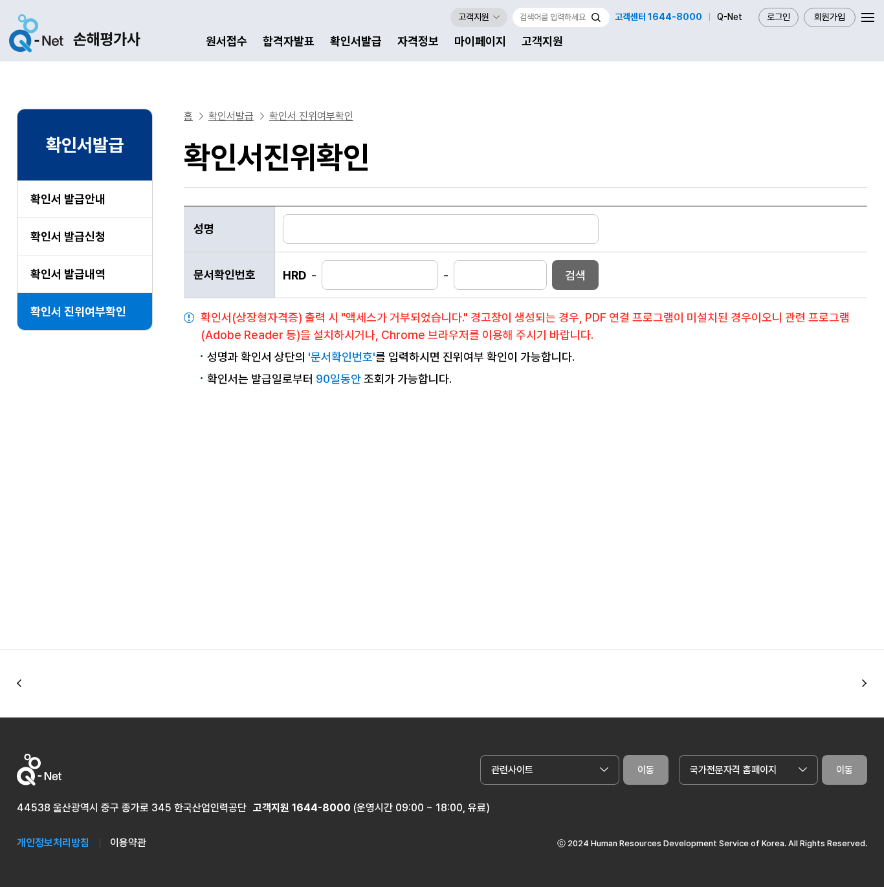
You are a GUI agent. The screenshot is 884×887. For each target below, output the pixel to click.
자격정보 (418, 41)
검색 (575, 275)
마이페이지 (480, 41)
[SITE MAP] (868, 17)
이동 (645, 770)
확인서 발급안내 (67, 199)
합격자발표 (289, 41)
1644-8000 (321, 808)
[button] (19, 684)
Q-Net (729, 17)
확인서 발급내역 (67, 274)
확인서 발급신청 (67, 236)
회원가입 (829, 17)
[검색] (596, 17)
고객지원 (542, 41)
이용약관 (128, 843)
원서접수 (226, 41)
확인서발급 (356, 41)
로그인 (778, 17)
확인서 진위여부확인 (78, 311)
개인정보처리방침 (53, 843)
